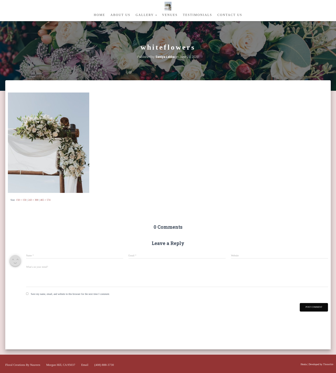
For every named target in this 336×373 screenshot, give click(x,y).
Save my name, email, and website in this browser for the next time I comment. (70, 294)
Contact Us (229, 15)
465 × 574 (45, 200)
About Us (120, 15)
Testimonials (197, 15)
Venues (170, 15)
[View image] (48, 142)
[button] (156, 15)
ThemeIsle (328, 364)
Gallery (145, 15)
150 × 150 (21, 200)
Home (99, 15)
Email (84, 365)
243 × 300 (33, 200)
